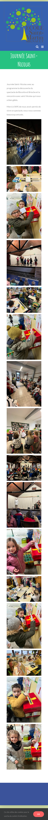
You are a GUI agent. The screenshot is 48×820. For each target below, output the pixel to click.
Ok (38, 814)
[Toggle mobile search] (37, 46)
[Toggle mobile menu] (42, 46)
